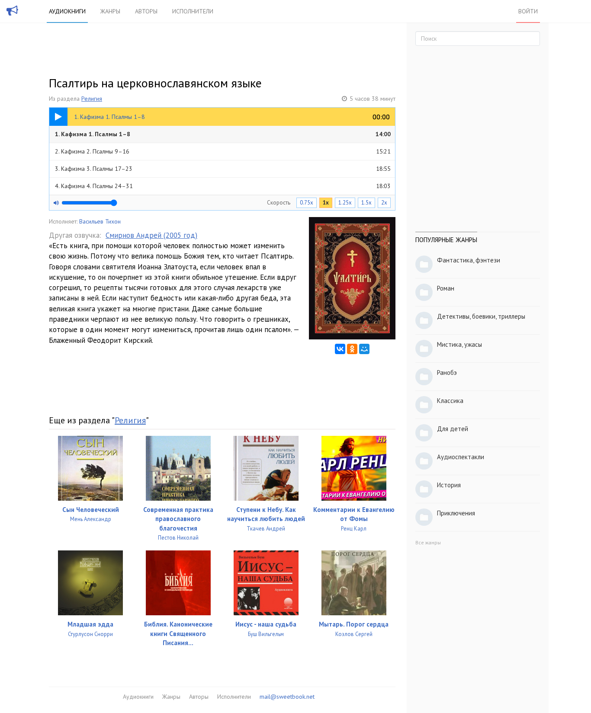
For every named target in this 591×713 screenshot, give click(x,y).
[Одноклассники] (352, 349)
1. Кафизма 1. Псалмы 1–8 (223, 134)
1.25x (345, 202)
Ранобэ (447, 372)
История (449, 485)
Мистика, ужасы (459, 344)
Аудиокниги (67, 11)
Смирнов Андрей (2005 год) (151, 235)
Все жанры (428, 542)
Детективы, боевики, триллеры (481, 316)
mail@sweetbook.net (287, 696)
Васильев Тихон (100, 221)
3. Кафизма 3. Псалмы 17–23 (223, 169)
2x (384, 202)
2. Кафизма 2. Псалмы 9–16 (223, 151)
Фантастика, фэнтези (468, 260)
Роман (445, 288)
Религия (91, 98)
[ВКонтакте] (340, 349)
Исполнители (192, 11)
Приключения (456, 513)
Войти (528, 11)
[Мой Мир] (364, 349)
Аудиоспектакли (460, 457)
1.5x (366, 202)
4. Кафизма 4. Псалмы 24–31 (223, 186)
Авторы (146, 11)
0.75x (306, 202)
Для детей (452, 429)
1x (326, 202)
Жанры (110, 11)
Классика (450, 400)
